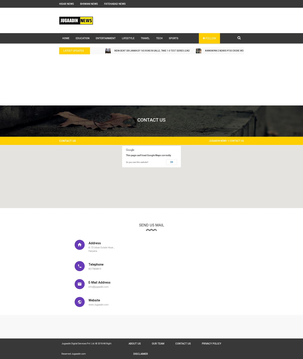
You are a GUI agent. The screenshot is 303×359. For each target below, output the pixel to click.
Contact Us (183, 343)
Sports (173, 38)
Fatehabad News (115, 3)
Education (82, 38)
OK (171, 162)
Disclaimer (140, 353)
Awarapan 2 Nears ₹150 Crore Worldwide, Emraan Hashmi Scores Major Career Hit (241, 50)
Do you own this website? (137, 162)
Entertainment (106, 38)
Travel (145, 38)
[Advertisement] (151, 82)
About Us (135, 343)
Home (65, 38)
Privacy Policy (211, 343)
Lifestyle (128, 38)
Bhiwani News (89, 3)
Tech (159, 38)
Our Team (158, 343)
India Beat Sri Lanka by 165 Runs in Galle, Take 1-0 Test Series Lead (140, 50)
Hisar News (66, 3)
